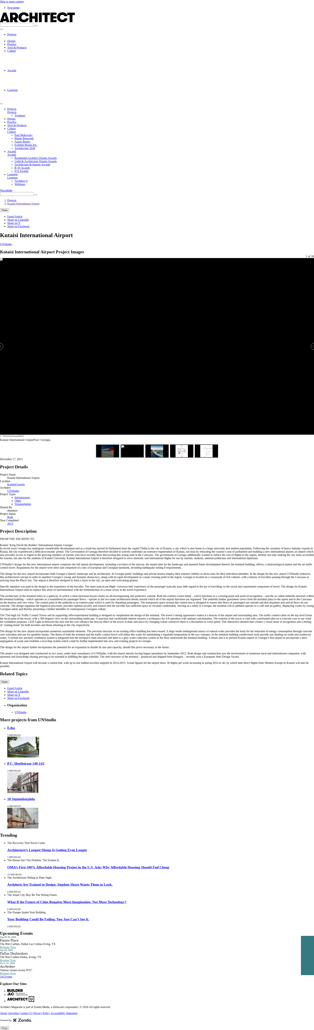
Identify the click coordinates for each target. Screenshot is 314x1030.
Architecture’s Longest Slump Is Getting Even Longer (47, 850)
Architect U (21, 93)
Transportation (23, 504)
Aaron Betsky (23, 60)
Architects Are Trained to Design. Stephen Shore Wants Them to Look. (60, 884)
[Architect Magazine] (37, 21)
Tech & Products (17, 47)
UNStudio (6, 244)
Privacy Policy (41, 1013)
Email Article (14, 216)
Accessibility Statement (64, 1013)
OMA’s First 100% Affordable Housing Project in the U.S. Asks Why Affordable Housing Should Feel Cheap (88, 867)
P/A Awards (21, 86)
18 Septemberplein (21, 799)
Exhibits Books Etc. (26, 63)
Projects (11, 34)
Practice (11, 44)
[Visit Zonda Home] (16, 1021)
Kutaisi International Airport (23, 203)
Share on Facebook (18, 226)
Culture (11, 50)
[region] (157, 352)
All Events (6, 976)
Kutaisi (11, 484)
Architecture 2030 (25, 67)
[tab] (107, 451)
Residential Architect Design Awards (36, 73)
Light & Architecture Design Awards (36, 77)
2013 (10, 523)
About (3, 1013)
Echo (11, 728)
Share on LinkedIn (18, 219)
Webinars (20, 96)
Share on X (13, 223)
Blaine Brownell (24, 57)
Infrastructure (22, 497)
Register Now (8, 947)
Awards (11, 70)
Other (18, 500)
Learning (12, 90)
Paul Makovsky (24, 54)
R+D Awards (22, 83)
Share (4, 210)
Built (10, 517)
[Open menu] (1, 29)
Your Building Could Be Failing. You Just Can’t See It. (48, 919)
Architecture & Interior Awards (32, 80)
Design (11, 41)
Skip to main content (12, 1)
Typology (20, 37)
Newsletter (13, 7)
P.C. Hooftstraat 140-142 (25, 763)
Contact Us (26, 1013)
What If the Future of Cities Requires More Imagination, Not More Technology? (66, 902)
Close (4, 1028)
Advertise (13, 1013)
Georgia (20, 484)
